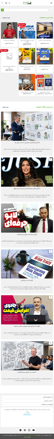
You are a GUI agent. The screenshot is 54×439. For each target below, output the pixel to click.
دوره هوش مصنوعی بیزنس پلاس (9, 66)
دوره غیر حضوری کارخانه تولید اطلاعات (27, 41)
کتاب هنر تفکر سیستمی (44, 66)
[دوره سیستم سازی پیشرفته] (27, 82)
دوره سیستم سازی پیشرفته (27, 92)
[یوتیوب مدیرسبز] (33, 430)
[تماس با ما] (6, 3)
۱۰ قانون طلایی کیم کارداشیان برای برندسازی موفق (27, 188)
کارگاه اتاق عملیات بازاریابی (45, 40)
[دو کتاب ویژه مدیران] (45, 82)
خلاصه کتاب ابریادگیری (27, 280)
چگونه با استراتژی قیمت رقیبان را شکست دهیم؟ (27, 326)
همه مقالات (5, 107)
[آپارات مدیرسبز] (25, 430)
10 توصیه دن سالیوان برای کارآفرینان (27, 372)
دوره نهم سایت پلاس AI (9, 40)
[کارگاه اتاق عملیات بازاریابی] (45, 30)
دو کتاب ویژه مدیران (45, 92)
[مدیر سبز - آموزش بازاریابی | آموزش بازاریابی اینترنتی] (27, 3)
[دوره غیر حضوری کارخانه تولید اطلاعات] (27, 30)
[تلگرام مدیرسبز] (20, 430)
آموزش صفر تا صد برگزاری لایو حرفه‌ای (27, 234)
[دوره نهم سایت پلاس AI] (9, 30)
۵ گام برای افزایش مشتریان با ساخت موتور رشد (27, 142)
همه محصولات (6, 18)
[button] (51, 3)
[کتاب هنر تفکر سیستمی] (45, 56)
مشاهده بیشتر (27, 414)
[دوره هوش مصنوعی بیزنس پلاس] (9, 56)
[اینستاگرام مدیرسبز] (29, 430)
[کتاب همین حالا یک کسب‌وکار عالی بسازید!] (27, 56)
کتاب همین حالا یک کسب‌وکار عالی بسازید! (27, 66)
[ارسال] (2, 10)
